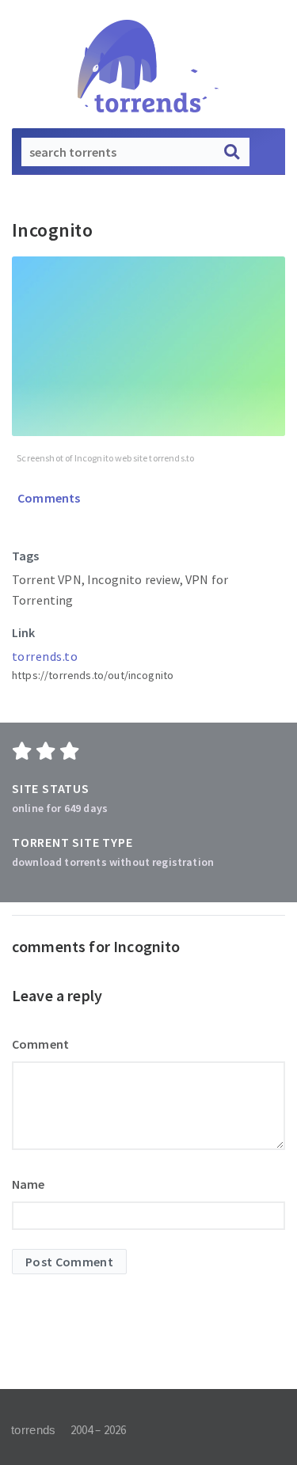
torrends (33, 1430)
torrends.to (45, 656)
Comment (40, 1044)
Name (28, 1184)
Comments (47, 498)
